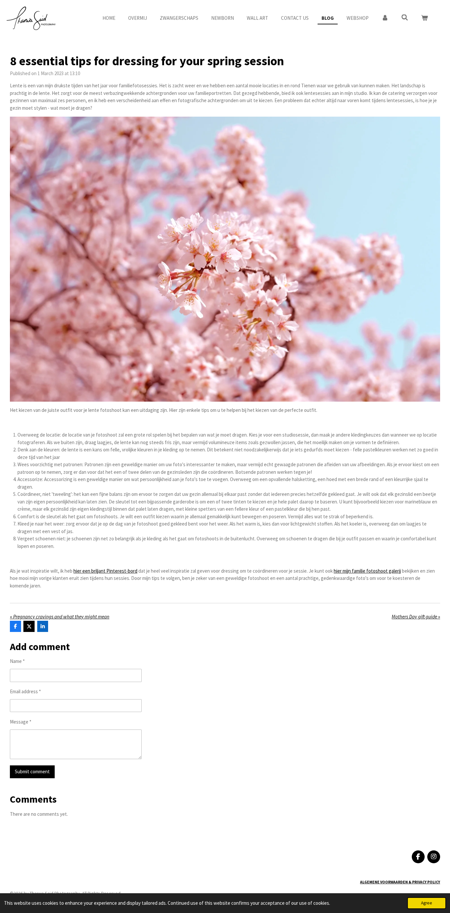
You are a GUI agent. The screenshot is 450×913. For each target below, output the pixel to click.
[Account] (385, 18)
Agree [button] (426, 903)
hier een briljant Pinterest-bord (105, 571)
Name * (17, 661)
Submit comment (32, 771)
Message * (20, 722)
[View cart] (424, 18)
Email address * (25, 691)
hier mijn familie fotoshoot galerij (367, 571)
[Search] (404, 17)
